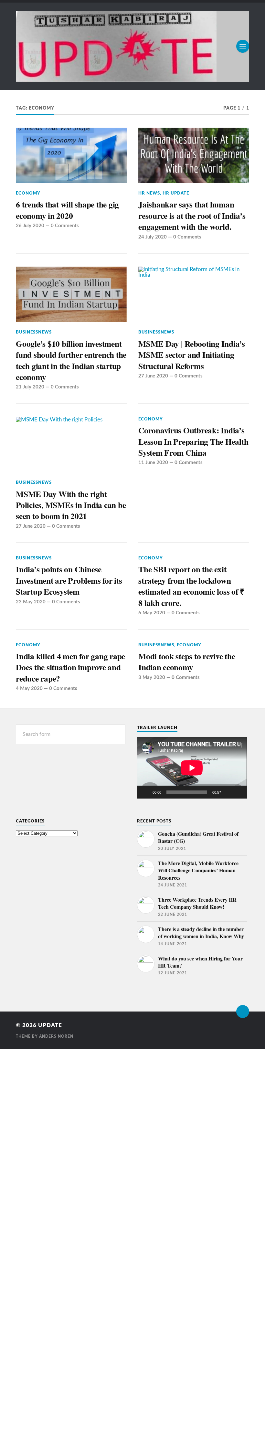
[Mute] (228, 792)
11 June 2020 (153, 462)
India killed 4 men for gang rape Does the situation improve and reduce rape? (70, 667)
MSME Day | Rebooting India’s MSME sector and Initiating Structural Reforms (191, 354)
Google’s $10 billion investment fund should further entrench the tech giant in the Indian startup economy (71, 360)
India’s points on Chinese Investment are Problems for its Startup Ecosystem (69, 580)
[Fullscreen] (238, 792)
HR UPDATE (176, 193)
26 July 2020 (30, 225)
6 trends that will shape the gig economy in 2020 (67, 210)
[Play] (145, 792)
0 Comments (65, 225)
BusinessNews (34, 332)
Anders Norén (56, 1036)
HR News (149, 193)
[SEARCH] (115, 734)
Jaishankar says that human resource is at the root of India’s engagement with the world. (191, 215)
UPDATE (50, 1025)
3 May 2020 (151, 677)
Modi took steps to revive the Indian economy (186, 662)
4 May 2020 (29, 688)
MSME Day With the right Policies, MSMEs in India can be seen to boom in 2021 (71, 505)
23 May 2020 (31, 601)
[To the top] (242, 1011)
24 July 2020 (152, 237)
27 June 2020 (153, 376)
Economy (28, 193)
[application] (192, 768)
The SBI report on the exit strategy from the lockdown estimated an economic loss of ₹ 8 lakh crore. (191, 586)
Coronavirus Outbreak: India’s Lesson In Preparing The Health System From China (193, 441)
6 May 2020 (151, 612)
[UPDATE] (132, 46)
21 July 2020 (30, 387)
